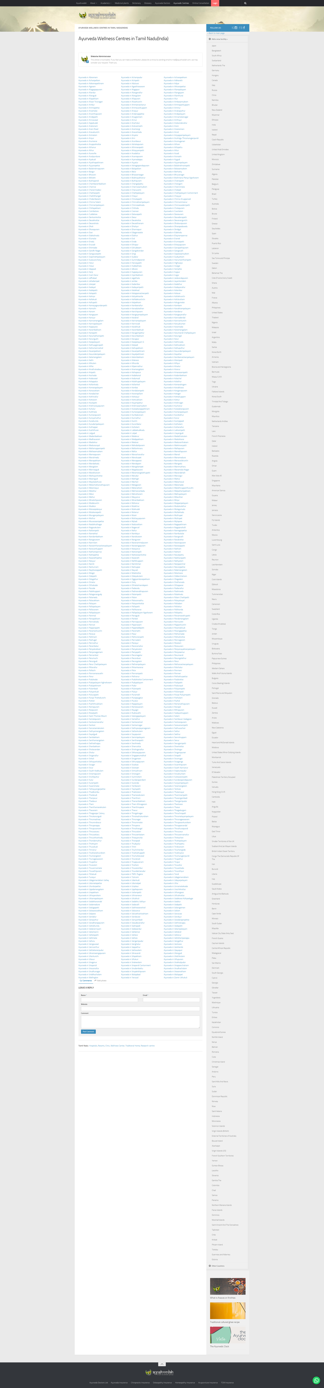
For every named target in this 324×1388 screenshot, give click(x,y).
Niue (214, 1106)
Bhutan (215, 105)
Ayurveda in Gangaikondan (132, 250)
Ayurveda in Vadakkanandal (90, 901)
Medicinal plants (122, 3)
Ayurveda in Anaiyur (129, 111)
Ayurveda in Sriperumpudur (175, 771)
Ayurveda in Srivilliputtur (88, 777)
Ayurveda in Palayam (87, 603)
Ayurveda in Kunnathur (131, 418)
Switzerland (216, 60)
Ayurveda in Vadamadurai (89, 904)
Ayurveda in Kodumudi (130, 378)
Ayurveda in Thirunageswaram (176, 819)
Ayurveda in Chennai (87, 187)
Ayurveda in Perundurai (131, 658)
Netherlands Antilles (220, 421)
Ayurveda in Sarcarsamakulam (91, 728)
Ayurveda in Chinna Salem (89, 202)
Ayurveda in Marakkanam (89, 472)
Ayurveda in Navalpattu (174, 555)
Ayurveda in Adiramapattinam (91, 83)
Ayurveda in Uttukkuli (130, 898)
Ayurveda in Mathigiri (130, 479)
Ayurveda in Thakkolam (131, 792)
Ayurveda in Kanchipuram (132, 311)
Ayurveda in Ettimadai (87, 247)
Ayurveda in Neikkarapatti (175, 558)
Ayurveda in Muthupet (173, 515)
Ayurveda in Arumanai (87, 141)
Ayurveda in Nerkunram (88, 567)
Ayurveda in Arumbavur (131, 141)
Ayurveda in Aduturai (130, 83)
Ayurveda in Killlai (85, 366)
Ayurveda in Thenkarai (173, 804)
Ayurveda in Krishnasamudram (134, 406)
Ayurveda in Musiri (129, 515)
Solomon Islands (218, 1126)
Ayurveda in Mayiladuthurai (90, 482)
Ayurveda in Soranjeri (130, 767)
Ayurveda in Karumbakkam (132, 336)
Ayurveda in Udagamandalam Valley (93, 880)
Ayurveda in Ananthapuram (90, 114)
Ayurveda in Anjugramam (131, 117)
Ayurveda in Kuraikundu (88, 421)
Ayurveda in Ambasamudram (176, 101)
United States (217, 312)
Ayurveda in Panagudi (130, 615)
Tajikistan (215, 1230)
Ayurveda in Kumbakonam (132, 415)
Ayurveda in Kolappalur (88, 381)
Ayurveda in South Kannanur (176, 767)
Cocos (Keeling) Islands (221, 683)
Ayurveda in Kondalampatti (132, 390)
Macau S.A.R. (217, 377)
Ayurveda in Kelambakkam (132, 357)
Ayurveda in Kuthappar (88, 427)
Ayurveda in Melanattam (131, 488)
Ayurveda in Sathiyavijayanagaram (135, 728)
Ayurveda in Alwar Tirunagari (90, 101)
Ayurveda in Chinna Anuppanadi (177, 199)
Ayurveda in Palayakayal (174, 600)
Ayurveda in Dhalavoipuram (175, 223)
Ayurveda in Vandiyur (173, 916)
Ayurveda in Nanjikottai (174, 539)
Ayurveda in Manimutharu (175, 466)
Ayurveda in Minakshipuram (90, 500)
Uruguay (215, 644)
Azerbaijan (216, 1146)
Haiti (213, 802)
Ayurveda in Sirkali (86, 758)
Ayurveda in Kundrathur (174, 415)
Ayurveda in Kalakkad (130, 290)
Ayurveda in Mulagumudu (174, 509)
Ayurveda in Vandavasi (130, 916)
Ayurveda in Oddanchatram (175, 576)
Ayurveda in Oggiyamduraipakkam (135, 579)
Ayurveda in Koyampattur (132, 403)
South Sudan (217, 923)
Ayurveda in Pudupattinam (89, 685)
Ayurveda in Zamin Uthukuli (175, 977)
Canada (215, 80)
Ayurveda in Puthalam (173, 698)
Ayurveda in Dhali (85, 226)
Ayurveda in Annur (129, 120)
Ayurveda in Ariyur (86, 138)
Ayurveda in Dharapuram (88, 229)
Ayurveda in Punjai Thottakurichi (92, 698)
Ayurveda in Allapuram (130, 98)
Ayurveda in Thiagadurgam (175, 810)
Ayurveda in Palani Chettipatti (176, 597)
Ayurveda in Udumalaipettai (90, 883)
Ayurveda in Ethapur (129, 244)
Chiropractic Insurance (140, 1382)
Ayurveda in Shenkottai (174, 746)
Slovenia (215, 1175)
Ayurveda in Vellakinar (130, 932)
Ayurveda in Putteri (86, 701)
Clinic (107, 1045)
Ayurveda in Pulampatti (131, 688)
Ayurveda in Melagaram (131, 485)
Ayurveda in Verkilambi (173, 947)
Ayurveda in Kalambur (173, 290)
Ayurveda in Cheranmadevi (89, 190)
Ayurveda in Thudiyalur (130, 844)
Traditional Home (132, 1045)
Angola (214, 461)
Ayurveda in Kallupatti (87, 302)
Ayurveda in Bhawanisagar (132, 174)
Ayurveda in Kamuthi (87, 308)
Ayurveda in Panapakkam (89, 618)
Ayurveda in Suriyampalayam (176, 783)
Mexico (215, 535)
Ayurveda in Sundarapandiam (133, 780)
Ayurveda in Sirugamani (131, 758)
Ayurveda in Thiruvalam (131, 831)
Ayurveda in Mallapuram (174, 448)
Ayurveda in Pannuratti (173, 622)
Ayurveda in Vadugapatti (88, 907)
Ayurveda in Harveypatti (131, 263)
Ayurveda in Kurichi (129, 421)
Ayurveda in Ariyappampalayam (177, 135)
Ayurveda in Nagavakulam (89, 527)
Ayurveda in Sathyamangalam (91, 731)
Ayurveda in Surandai (130, 783)
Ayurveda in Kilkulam (87, 363)
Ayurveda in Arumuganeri (174, 141)
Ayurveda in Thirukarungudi (89, 816)
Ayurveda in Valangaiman (174, 907)
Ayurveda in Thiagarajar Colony (91, 813)
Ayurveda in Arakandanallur (175, 123)
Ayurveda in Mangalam (88, 466)
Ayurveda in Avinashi (172, 156)
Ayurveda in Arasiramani (174, 129)
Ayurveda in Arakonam (88, 126)
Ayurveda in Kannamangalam (90, 320)
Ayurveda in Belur (128, 171)
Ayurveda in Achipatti (130, 80)
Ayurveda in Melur (86, 494)
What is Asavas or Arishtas (222, 1297)
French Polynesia (218, 436)
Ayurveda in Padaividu (130, 588)
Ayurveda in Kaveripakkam (89, 351)
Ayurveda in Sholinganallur (132, 749)
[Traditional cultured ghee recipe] (228, 1310)
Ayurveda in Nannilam (87, 542)
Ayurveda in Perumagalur (131, 655)
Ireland (214, 446)
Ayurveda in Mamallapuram (175, 451)
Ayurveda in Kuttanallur (174, 427)
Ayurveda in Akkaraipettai (175, 86)
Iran (213, 864)
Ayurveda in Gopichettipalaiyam (91, 257)
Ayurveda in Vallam (172, 910)
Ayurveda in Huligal (172, 266)
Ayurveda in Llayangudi (173, 433)
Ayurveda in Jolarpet (87, 284)
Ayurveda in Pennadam (131, 640)
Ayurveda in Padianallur (174, 588)
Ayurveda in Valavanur (130, 910)
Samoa (214, 1195)
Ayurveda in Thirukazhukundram (134, 816)
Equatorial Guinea (219, 1032)
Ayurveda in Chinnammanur (175, 202)
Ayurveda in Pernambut (88, 655)
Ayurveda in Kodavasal (88, 378)
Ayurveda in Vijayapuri (173, 950)
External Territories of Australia (224, 1136)
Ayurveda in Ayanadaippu (132, 159)
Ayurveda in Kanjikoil (130, 317)
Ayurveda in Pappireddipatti (132, 628)
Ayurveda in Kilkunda (130, 363)
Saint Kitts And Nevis (220, 1081)
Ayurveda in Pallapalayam (89, 606)
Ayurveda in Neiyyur (86, 561)
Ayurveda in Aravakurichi (88, 132)
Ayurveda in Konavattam (88, 390)
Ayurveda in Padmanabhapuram (134, 591)
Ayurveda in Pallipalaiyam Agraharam (137, 612)
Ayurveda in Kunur (171, 418)
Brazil (214, 194)
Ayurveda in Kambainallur (132, 305)
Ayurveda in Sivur (85, 767)
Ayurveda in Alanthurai (173, 95)
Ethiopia (215, 120)
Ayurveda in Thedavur (87, 801)
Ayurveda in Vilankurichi (88, 956)
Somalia (215, 569)
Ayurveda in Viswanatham (175, 971)
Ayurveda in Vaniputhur (88, 920)
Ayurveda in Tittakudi (87, 874)
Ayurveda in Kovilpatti (87, 403)
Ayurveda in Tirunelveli (130, 859)
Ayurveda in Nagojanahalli (175, 527)
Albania (215, 303)
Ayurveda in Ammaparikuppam (177, 105)
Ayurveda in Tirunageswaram (90, 859)
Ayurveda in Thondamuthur (90, 840)
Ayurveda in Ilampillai (173, 269)
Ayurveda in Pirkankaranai (132, 667)
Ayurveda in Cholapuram (174, 208)
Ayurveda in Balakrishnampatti (177, 165)
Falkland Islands (218, 392)
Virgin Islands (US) (219, 1151)
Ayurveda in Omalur (86, 582)
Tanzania (215, 426)
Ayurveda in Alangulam (131, 95)
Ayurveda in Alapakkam (88, 98)
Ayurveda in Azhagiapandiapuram (135, 165)
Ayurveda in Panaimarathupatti (177, 615)
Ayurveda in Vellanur (172, 935)
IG (233, 27)
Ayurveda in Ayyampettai (89, 165)
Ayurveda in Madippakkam (132, 439)
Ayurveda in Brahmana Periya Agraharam (181, 178)
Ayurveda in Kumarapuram (89, 415)
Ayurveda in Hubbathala (131, 266)
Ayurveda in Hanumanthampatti (177, 260)
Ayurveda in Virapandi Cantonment (136, 965)
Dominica (215, 1215)
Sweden (215, 263)
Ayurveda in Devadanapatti (175, 217)
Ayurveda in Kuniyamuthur (89, 418)
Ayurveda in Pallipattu (173, 612)
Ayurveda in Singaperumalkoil (133, 755)
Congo (214, 550)
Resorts (101, 1045)
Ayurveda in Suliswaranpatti (175, 777)
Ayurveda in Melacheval (174, 482)
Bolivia (214, 209)
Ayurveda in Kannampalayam (133, 320)
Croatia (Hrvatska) (219, 624)
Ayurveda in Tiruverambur (132, 868)
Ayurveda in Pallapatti (130, 606)
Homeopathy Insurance (185, 1382)
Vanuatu (215, 787)
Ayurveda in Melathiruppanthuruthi (178, 488)
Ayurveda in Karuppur (130, 339)
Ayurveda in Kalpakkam (131, 302)
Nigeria (214, 322)
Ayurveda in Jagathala (130, 278)
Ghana (214, 283)
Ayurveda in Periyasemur (174, 652)
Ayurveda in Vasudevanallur (133, 923)
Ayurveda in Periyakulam (131, 649)
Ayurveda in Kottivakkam (131, 400)
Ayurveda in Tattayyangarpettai (91, 789)
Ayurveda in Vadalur (172, 901)
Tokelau (215, 1249)
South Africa (216, 55)
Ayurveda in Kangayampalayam (134, 314)
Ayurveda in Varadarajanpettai (176, 920)
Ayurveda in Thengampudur (175, 801)
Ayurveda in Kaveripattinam (133, 351)
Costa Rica (216, 614)
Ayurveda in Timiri (128, 847)
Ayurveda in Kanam (86, 311)
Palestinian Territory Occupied (223, 777)
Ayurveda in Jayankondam (175, 281)
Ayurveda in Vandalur (87, 916)
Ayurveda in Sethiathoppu (89, 743)
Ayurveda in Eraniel (172, 238)
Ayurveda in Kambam (173, 305)
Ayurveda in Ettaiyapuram (175, 244)
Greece (214, 224)
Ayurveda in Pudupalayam (132, 682)
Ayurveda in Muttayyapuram (133, 518)
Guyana (215, 495)
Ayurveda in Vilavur (86, 959)
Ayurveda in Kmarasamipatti (176, 372)
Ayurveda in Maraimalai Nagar (176, 469)
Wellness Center (118, 1045)
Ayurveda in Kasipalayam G (132, 342)
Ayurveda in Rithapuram (174, 710)
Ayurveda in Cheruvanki (131, 190)
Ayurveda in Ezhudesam (131, 247)
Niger (214, 574)
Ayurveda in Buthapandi (88, 181)
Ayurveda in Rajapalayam (132, 704)
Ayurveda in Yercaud (129, 977)
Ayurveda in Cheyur (129, 196)
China (214, 95)
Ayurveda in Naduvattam (131, 524)
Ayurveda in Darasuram (173, 214)
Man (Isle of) (217, 476)
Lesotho (215, 1170)
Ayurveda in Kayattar (173, 354)
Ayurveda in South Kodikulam (90, 771)
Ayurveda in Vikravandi (130, 953)
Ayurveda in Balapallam (131, 168)
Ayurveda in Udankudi (130, 880)
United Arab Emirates (220, 149)
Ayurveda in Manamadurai (175, 457)
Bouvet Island (217, 1141)
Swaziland (216, 609)
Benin (214, 909)
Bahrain (215, 1047)
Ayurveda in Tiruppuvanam (132, 862)
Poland (214, 817)
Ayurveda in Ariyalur (129, 135)
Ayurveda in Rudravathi (131, 713)
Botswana (216, 648)
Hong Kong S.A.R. (218, 792)
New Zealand (217, 110)
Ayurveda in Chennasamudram (134, 187)
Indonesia (216, 1116)
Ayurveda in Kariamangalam (175, 330)
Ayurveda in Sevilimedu (131, 743)
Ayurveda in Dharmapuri (131, 229)
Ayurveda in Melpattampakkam (177, 491)
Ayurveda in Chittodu (130, 208)
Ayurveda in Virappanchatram (176, 965)
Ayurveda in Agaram (87, 86)
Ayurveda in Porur (85, 676)
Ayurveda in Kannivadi (130, 323)
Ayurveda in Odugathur (88, 579)
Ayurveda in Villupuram (173, 959)
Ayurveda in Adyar (171, 83)
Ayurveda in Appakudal (88, 123)
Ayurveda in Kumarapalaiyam (133, 412)
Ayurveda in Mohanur (130, 503)
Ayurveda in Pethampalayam (133, 664)
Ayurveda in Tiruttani (130, 865)
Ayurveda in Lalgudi (86, 433)
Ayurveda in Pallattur (173, 606)
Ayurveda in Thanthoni (130, 798)
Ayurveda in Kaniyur (86, 317)
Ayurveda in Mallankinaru (132, 448)
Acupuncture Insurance (208, 1382)
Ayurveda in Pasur (128, 634)
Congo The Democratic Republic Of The (225, 857)
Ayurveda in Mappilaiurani (132, 469)
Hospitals (93, 1045)
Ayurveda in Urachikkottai (175, 889)
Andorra (215, 1072)
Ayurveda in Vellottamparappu (176, 938)
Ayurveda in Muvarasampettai (91, 521)
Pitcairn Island (217, 1245)
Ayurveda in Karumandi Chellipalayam (180, 333)
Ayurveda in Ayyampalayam (175, 162)
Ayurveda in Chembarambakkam (92, 184)
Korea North (216, 352)
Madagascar (216, 953)
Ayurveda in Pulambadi (88, 688)
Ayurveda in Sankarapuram (175, 722)
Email (145, 995)
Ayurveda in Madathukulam (175, 436)
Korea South (216, 396)
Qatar (214, 441)
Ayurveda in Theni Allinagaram (134, 804)
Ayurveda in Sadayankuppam (176, 713)
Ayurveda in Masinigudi (88, 479)
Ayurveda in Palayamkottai (132, 603)
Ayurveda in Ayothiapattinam (90, 162)
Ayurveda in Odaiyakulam (132, 576)
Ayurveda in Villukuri (129, 959)
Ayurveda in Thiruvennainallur (176, 834)
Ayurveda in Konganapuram (175, 390)
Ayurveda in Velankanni (88, 932)
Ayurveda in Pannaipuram (132, 622)
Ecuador (215, 737)
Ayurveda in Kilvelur (172, 366)
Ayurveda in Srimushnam (131, 771)
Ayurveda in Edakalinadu (88, 235)
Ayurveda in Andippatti (88, 117)
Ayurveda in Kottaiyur (130, 396)
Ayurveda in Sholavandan (89, 749)
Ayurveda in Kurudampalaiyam (91, 424)
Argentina (216, 337)
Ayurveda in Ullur (171, 883)
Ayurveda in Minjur (171, 500)
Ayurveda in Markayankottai (90, 476)
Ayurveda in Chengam (173, 184)
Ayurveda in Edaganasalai (132, 232)
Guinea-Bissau (217, 1165)
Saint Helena (217, 1111)
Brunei (214, 214)
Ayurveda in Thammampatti (175, 795)
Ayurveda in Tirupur (172, 862)
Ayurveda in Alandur (87, 92)
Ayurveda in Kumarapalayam (176, 412)
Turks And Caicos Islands (221, 762)
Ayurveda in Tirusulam (87, 865)
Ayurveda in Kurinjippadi (174, 421)
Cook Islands (217, 579)
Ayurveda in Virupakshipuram (133, 971)
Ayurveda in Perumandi (173, 655)
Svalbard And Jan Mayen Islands (224, 846)
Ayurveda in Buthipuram (131, 181)
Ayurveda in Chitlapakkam (89, 208)
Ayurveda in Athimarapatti (132, 147)
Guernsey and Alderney (221, 1254)
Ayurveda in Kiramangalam (132, 369)
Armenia (215, 357)
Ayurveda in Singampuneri (175, 752)
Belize (214, 821)
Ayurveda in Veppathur (130, 947)
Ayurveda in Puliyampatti (174, 688)
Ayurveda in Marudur (130, 476)
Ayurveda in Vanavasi (173, 913)
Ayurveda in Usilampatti (131, 892)
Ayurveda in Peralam (172, 643)
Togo (214, 382)
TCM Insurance (227, 1382)
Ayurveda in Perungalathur (175, 658)
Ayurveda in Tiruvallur (173, 865)
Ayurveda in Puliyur (129, 691)
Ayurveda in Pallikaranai (131, 609)
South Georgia (217, 973)
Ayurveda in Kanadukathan (132, 308)
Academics (105, 3)
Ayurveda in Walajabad (130, 974)
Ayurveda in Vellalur (129, 935)
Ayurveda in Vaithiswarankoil (133, 907)
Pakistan (215, 179)
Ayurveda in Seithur (172, 734)
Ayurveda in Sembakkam (88, 737)
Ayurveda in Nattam (172, 552)
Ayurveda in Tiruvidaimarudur (133, 871)
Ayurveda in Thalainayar (174, 792)
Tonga (214, 629)
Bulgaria (215, 678)
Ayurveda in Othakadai (88, 585)
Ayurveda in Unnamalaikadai (176, 886)
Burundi (215, 869)
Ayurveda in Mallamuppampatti (91, 448)
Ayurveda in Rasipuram (88, 710)
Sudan (214, 1091)
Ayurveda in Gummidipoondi (133, 260)
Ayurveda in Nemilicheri (131, 564)
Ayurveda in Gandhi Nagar (89, 250)
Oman (214, 466)
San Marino (216, 963)
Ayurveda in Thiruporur (130, 825)
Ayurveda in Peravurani (173, 646)
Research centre (148, 1045)
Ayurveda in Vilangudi (173, 953)
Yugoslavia (216, 997)
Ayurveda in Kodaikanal (131, 375)
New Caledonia (218, 728)
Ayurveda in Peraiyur (129, 643)
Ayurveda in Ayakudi (87, 159)
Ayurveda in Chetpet (172, 190)
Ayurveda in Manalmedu (88, 457)
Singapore (216, 480)
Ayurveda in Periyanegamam (90, 652)
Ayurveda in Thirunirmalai (132, 822)
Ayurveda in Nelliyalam (173, 561)
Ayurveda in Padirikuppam (89, 591)
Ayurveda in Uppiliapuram (132, 889)
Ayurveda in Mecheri (129, 482)
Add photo (101, 980)
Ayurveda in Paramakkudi (174, 628)
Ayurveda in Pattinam (87, 637)
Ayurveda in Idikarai (129, 269)
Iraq (213, 879)
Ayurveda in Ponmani (173, 670)
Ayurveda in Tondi (171, 874)
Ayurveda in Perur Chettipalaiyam (92, 664)
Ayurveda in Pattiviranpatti (132, 637)
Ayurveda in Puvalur (129, 701)
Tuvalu (214, 525)
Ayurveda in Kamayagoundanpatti (92, 305)
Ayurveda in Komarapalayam (90, 387)
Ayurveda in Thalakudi (87, 795)
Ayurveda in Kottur (172, 400)
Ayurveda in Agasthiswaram (133, 86)
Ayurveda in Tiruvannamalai (90, 868)
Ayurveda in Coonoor (130, 211)
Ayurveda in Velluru (86, 941)
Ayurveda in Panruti (86, 625)
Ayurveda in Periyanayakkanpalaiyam (179, 649)
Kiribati (214, 1240)
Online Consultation (200, 3)
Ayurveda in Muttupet (173, 518)
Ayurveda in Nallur (129, 530)
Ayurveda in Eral (128, 238)
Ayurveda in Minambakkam (132, 500)
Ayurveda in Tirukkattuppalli (133, 853)
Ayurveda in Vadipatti (173, 904)
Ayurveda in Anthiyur (173, 120)
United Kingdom (218, 154)
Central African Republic (221, 948)
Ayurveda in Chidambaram (89, 199)
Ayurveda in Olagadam (173, 579)
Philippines (216, 308)
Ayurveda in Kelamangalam (90, 357)
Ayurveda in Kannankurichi (175, 320)
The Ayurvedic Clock (219, 1346)
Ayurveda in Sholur (86, 752)
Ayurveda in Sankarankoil (132, 722)
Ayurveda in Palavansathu (132, 600)
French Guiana (217, 938)
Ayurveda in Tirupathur (173, 859)
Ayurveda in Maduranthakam (176, 442)
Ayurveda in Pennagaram (174, 640)
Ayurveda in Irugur (171, 275)
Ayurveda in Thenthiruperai (132, 807)
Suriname (215, 169)
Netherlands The (218, 65)
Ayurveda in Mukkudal (130, 509)
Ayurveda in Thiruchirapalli (175, 813)
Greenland (216, 899)
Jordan (214, 634)
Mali (213, 293)
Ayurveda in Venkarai (173, 944)
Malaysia (215, 327)
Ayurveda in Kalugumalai (174, 302)
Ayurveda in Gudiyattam (174, 257)
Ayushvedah (81, 3)
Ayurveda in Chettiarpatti (89, 193)
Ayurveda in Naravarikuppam (90, 549)
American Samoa (218, 490)
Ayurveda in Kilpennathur (132, 366)
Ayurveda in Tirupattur (87, 862)
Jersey (214, 505)
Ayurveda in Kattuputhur (174, 348)
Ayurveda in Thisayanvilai (132, 837)
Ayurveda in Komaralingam (175, 384)
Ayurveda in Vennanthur (88, 947)
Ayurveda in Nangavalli (173, 536)
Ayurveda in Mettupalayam (175, 494)
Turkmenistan (217, 594)
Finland (215, 219)
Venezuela (216, 767)
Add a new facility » (220, 39)
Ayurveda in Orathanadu (174, 582)
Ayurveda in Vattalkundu (88, 926)
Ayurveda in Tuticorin (130, 877)
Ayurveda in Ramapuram (88, 707)
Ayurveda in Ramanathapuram (177, 704)
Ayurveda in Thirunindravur (89, 822)
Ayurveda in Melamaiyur (88, 488)
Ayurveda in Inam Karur (88, 275)
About (92, 3)
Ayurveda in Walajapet (173, 974)
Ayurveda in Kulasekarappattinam (135, 409)
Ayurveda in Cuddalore (87, 214)
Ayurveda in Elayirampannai (175, 235)
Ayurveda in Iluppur (172, 272)
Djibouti (215, 584)
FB (240, 27)
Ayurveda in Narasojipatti (174, 545)
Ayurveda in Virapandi (87, 965)
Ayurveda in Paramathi (130, 631)
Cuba (214, 1057)
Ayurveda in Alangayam (174, 92)
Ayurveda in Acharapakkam (175, 77)
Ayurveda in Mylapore (173, 521)
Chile (214, 1235)
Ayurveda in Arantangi (130, 129)
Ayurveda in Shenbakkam (89, 746)
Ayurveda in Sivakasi (129, 764)
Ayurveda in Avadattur (130, 153)
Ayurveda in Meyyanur (130, 497)
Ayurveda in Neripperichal (174, 564)
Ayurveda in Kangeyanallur (175, 314)
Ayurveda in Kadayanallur (174, 287)
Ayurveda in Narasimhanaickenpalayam (95, 545)
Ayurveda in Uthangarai (174, 892)
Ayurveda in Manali (172, 454)
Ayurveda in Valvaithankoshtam (134, 913)
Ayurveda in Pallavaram (88, 609)
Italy (213, 85)
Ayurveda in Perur (171, 661)
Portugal (215, 688)
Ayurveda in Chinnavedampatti (177, 205)
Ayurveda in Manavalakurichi (176, 460)
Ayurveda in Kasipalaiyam (89, 342)
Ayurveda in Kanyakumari (174, 323)
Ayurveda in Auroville (87, 153)
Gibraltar (215, 988)
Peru (214, 1077)
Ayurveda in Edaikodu (173, 232)
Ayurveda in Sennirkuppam (175, 737)
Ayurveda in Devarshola (88, 223)
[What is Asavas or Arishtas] (228, 1286)
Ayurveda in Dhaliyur (130, 226)
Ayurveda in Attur (171, 150)
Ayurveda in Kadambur (130, 284)
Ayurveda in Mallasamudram (90, 451)
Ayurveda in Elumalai (87, 238)
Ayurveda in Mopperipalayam (176, 503)
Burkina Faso (217, 653)
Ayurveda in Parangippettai (175, 631)
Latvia (214, 555)
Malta (214, 342)
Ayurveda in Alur (171, 98)
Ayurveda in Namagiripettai (175, 530)
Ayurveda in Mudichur (130, 506)
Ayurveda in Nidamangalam (175, 570)
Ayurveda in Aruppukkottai (89, 144)
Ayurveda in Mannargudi (88, 469)
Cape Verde (216, 913)
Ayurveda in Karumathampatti (91, 336)
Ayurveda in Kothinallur (88, 396)
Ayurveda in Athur (86, 150)
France (214, 298)
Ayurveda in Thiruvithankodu (90, 837)
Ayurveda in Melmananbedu (133, 491)
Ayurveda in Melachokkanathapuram (94, 485)
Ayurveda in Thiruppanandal (175, 825)
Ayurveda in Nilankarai (173, 573)
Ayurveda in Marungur (173, 476)
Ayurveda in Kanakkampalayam (177, 308)
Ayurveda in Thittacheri (173, 837)
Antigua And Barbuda (220, 894)
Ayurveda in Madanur (130, 436)
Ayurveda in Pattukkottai (174, 637)
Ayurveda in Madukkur (87, 442)
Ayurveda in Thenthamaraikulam (92, 807)
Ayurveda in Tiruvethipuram (90, 871)
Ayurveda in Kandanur (173, 311)
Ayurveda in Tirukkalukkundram (91, 853)
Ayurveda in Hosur (86, 266)
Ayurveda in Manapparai (131, 460)
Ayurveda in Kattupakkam (132, 348)
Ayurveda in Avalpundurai (89, 156)
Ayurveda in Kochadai (87, 375)
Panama (215, 1200)
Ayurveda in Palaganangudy (90, 594)
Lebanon (215, 248)
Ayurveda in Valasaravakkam (90, 910)
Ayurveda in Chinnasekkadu (133, 205)
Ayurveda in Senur (171, 740)
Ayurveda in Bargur (86, 171)
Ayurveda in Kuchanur (173, 406)
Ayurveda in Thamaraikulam (133, 795)
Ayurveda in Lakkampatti (174, 430)
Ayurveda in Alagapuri (130, 89)
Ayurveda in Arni (128, 138)
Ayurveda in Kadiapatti (87, 290)
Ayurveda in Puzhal (172, 701)
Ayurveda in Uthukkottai (174, 895)
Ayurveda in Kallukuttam (174, 299)
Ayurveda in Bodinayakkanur (133, 178)
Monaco (215, 918)
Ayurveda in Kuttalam (130, 427)
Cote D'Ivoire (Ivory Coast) (222, 278)
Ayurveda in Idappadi (87, 269)
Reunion (215, 560)
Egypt (214, 733)
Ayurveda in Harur (86, 263)
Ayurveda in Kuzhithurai (88, 430)
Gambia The (216, 1180)
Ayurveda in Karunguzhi (88, 339)
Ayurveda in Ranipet (172, 707)
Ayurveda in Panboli (129, 618)
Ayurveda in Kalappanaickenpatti (135, 293)
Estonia (215, 1259)
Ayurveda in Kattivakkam (174, 345)
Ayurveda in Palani (129, 597)
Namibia (215, 100)
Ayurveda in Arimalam (87, 135)
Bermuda (215, 372)
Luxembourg (217, 540)
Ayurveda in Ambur (86, 105)
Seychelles (216, 228)
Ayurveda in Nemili (86, 564)
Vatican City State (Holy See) (223, 933)
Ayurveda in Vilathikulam (174, 956)
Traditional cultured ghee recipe (225, 1322)
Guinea (214, 782)
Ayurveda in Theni (86, 804)
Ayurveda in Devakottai (131, 220)
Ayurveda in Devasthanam (132, 223)
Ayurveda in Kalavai (172, 293)
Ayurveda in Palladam (173, 603)
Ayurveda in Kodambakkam (175, 375)
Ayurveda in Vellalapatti (88, 935)
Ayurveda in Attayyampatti (132, 150)
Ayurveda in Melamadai (174, 485)
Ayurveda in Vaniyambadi (131, 920)
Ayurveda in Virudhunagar (89, 971)
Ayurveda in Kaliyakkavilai (132, 296)
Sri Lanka (215, 253)
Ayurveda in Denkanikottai (89, 217)
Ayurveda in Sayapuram (131, 734)
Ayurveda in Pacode (86, 588)
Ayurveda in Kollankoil (130, 384)
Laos (214, 431)
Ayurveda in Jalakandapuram (176, 278)
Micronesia (216, 1121)
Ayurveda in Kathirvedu (173, 342)
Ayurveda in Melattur (87, 491)
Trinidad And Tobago (220, 401)
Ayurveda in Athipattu (173, 147)
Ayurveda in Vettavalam (131, 950)
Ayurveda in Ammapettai (88, 108)
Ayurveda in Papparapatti (89, 628)
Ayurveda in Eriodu (86, 241)
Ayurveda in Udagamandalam (176, 877)
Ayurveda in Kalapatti (87, 293)
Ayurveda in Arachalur (130, 123)
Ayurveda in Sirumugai (173, 758)
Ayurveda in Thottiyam (88, 844)
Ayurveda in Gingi (128, 254)
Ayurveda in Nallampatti (88, 530)
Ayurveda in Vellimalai (87, 938)
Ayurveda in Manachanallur (132, 454)
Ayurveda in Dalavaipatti (131, 214)
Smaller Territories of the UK (223, 841)
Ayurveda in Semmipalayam (133, 737)
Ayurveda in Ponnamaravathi (90, 673)
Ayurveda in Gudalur (129, 257)
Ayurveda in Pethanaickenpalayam (178, 664)
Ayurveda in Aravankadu (131, 132)
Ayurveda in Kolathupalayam (133, 381)
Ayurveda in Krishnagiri (173, 403)
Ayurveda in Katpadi (129, 345)
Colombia (215, 1185)
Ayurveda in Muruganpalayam (91, 515)
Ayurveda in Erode (128, 241)
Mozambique (217, 639)
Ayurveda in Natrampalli (131, 552)
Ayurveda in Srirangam (130, 774)
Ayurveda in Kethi (85, 360)
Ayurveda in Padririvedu (174, 591)
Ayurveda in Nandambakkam (90, 536)
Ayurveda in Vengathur (173, 941)
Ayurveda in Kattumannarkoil (90, 348)
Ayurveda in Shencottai (131, 746)
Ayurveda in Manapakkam (89, 460)
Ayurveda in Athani (172, 144)
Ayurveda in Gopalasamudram (176, 254)
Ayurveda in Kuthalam (173, 424)
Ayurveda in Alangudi (87, 95)
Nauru (214, 599)
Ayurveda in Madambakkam (90, 436)
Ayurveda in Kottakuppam (175, 396)
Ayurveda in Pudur (128, 685)
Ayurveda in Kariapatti (87, 333)
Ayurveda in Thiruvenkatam (132, 834)
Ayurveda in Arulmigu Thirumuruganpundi (181, 138)
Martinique (216, 1002)
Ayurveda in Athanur (87, 147)
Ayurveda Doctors (162, 3)
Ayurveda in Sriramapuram (89, 774)
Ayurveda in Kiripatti (86, 372)
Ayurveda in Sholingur (173, 749)
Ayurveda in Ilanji (85, 272)
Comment (84, 1013)
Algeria (214, 174)
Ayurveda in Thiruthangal (131, 828)
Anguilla (215, 807)
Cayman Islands (218, 943)
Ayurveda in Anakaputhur (174, 111)
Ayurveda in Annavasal (88, 120)
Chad (214, 1190)
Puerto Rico (216, 243)
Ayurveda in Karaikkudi (130, 327)
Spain (214, 233)
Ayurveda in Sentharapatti (132, 740)
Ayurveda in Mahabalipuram (133, 445)
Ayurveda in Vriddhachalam (90, 974)
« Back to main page (216, 33)
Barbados (215, 451)
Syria (214, 1086)
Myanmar (215, 115)
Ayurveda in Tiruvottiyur (174, 871)
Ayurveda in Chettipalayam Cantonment (181, 193)
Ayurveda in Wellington (88, 977)
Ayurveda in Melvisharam (132, 494)
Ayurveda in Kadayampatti (132, 287)
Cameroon (216, 604)
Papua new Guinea (219, 658)
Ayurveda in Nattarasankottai (133, 555)
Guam (214, 471)
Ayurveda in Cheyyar (172, 196)
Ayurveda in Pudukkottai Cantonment (137, 679)
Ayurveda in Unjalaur (130, 886)
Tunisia (214, 1012)
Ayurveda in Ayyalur (129, 162)
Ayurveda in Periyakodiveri (89, 649)
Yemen (215, 1161)
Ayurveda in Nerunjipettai (174, 567)
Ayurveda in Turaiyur (87, 877)
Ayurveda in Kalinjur (86, 296)
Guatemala (216, 406)
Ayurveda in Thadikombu (88, 792)
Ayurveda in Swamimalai (88, 786)
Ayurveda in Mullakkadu (174, 512)
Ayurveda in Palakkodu (173, 594)
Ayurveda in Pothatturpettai (175, 676)
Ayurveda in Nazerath (130, 558)
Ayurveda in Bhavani (87, 174)
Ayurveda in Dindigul (172, 229)
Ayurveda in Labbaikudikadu (133, 430)
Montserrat (216, 757)
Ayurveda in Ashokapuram (132, 144)
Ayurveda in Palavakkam (88, 600)
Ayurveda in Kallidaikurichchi (133, 299)
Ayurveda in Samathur (130, 719)
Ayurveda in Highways (173, 263)
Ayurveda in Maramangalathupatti (135, 472)
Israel (214, 332)
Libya (214, 836)
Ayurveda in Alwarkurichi (131, 101)
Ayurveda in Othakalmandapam (134, 585)
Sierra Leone (217, 515)
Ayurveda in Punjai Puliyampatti (177, 694)
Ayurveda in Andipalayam (174, 114)
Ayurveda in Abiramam (88, 77)
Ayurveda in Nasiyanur (130, 549)
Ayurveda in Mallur (129, 451)
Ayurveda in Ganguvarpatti (89, 254)
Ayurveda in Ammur (172, 108)
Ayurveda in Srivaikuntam (174, 774)
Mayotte (215, 928)
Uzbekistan (216, 144)
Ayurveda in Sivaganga (173, 761)
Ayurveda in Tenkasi (172, 789)
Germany (215, 70)
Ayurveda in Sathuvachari (174, 728)
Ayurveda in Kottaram (87, 400)
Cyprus (214, 978)
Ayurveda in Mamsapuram (89, 454)
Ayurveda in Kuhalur (86, 409)
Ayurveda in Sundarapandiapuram (178, 780)
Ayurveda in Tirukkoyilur (174, 853)
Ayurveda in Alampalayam (175, 89)
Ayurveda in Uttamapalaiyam (90, 898)
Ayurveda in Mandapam (131, 463)
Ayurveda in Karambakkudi (132, 330)
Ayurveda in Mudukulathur (175, 506)
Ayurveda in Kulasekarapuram (176, 409)
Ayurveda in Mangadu (173, 463)
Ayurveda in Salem (172, 716)
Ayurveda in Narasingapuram (133, 545)
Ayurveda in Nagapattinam (175, 524)
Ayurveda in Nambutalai (174, 533)
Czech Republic (218, 139)
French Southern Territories (223, 1156)
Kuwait (214, 708)
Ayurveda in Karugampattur (132, 333)
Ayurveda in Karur (171, 339)
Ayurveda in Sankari (86, 725)
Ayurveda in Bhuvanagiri (174, 174)
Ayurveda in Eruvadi (86, 244)
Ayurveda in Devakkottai (88, 220)
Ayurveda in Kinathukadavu (90, 369)
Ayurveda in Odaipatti (87, 576)
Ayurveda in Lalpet (129, 433)
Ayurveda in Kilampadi (173, 360)
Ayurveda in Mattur (172, 479)
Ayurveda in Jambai (129, 281)
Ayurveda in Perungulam (131, 661)
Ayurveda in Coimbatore (88, 211)
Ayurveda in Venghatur (130, 944)
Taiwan (214, 993)
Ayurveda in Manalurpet (131, 457)
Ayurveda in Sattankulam (132, 731)
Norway (215, 1101)
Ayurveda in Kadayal (87, 287)
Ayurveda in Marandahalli (174, 472)
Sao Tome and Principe (221, 258)
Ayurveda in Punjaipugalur (132, 698)
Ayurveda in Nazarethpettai (90, 558)
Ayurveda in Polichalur (173, 667)
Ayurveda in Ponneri (172, 673)
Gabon (214, 268)
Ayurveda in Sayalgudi (87, 734)
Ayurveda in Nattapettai (88, 555)
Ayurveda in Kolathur (172, 381)
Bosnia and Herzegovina (221, 367)
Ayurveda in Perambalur (88, 646)
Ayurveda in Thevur (129, 810)
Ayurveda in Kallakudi (87, 299)
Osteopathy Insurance (162, 1382)
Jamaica (215, 510)
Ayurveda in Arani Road (88, 129)
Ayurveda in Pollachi (87, 670)
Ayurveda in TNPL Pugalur (132, 874)
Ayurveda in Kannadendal (174, 317)
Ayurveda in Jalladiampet (88, 281)
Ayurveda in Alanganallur (131, 92)
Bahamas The (217, 273)
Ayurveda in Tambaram (131, 786)
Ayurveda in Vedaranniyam (89, 929)
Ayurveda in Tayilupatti (130, 789)
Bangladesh (216, 51)
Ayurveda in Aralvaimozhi (132, 126)
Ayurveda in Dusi (85, 232)
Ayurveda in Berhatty (173, 171)
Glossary (147, 3)
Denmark (215, 968)
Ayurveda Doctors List (98, 1382)
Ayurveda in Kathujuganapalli (90, 345)
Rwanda (215, 456)
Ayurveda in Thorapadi (130, 840)
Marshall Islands (218, 1220)
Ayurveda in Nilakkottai (131, 573)
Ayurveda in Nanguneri (130, 539)
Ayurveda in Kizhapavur (131, 372)
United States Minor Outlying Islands (226, 752)
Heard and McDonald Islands (223, 742)
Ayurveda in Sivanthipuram (175, 764)
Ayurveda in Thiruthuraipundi (176, 828)
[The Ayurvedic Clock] (228, 1335)
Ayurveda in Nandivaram (131, 536)
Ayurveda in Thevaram (87, 810)
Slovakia (215, 238)
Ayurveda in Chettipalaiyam (132, 193)
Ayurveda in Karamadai (173, 327)
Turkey (214, 199)
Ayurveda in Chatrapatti (174, 181)
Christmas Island (218, 1062)
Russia (214, 90)
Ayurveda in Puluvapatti (88, 694)
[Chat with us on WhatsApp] (316, 1380)
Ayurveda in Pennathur (88, 643)
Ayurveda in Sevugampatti (175, 743)
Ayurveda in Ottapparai (173, 585)
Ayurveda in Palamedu (87, 597)
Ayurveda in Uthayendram (89, 895)
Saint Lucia (216, 545)
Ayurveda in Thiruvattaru (88, 834)
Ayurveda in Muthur (86, 518)
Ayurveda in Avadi (171, 153)
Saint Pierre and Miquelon (222, 693)
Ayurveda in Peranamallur (132, 646)
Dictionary (136, 3)
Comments (87, 980)
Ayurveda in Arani (171, 126)
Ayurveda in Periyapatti (131, 652)
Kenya (214, 1042)
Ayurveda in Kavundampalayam (91, 354)
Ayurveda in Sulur (85, 780)
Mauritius (215, 416)
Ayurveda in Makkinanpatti (175, 445)
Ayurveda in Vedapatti (173, 926)
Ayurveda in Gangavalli (173, 250)
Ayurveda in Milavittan (173, 497)
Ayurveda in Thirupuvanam (89, 828)
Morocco (215, 159)
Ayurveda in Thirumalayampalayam (179, 816)
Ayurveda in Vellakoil (172, 932)
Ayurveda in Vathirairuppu (174, 923)
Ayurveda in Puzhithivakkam (90, 704)
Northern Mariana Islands (222, 1205)
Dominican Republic (219, 1096)
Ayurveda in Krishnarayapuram (91, 406)
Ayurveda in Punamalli (130, 694)
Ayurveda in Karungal (173, 336)
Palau (214, 958)
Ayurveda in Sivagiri (86, 764)
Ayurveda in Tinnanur (87, 850)
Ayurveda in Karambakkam (89, 330)
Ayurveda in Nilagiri (86, 573)
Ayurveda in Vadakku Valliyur (133, 901)
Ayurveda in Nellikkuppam (132, 561)
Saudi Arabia (216, 889)
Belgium (215, 184)
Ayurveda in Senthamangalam (91, 740)
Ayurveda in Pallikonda (173, 609)
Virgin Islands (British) (220, 1131)
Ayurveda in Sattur (172, 731)
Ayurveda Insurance (119, 1382)
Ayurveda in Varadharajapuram (91, 923)
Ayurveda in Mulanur (130, 512)
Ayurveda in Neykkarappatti (90, 570)
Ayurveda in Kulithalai (87, 412)
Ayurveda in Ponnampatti (132, 673)
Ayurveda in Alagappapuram (90, 89)
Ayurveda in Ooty (128, 582)
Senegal (215, 1067)
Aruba (214, 718)
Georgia (215, 983)
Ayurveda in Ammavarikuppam (134, 108)
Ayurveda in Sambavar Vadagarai (177, 719)
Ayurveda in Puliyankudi (88, 691)
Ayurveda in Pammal (87, 615)
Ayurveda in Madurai (129, 442)
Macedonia (216, 589)
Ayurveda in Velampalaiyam (175, 929)
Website (84, 1004)
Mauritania (216, 485)
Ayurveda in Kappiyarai (88, 327)
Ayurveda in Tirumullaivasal (132, 856)
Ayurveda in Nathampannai (90, 552)
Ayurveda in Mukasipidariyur (90, 509)
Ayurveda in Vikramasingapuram (92, 953)
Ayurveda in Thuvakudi (88, 847)
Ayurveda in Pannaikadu (88, 622)
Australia (215, 204)
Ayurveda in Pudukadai (88, 679)
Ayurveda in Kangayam (88, 314)
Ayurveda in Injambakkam (132, 275)
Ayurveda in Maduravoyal (89, 445)
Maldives (215, 723)
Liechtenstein (217, 564)
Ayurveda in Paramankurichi (90, 631)
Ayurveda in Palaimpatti (131, 594)
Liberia (214, 874)
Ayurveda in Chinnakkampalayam (135, 202)
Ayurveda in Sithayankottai (90, 761)
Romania (215, 1052)
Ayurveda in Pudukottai (173, 679)
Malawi (214, 500)
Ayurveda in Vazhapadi (130, 926)
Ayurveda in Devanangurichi (175, 220)
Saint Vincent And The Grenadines (225, 1225)
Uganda (215, 619)
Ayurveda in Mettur (86, 497)
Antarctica (216, 530)
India (214, 125)
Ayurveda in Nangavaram (89, 539)
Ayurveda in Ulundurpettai (89, 886)
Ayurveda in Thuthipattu (174, 844)
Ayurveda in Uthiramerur (131, 895)
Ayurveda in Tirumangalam (89, 856)
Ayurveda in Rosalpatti (88, 713)
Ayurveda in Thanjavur (87, 798)
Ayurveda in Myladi (129, 521)
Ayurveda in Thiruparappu (89, 825)
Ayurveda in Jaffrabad (87, 278)
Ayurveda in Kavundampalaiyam (177, 351)
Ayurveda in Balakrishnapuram (91, 168)
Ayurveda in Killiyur (172, 363)
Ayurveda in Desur (128, 217)
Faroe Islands (217, 1210)
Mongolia (215, 411)
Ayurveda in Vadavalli (130, 904)
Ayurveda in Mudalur (87, 506)
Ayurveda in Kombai (129, 387)
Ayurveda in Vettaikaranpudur (91, 950)
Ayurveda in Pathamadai (174, 634)
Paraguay (215, 189)
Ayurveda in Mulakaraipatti (89, 512)
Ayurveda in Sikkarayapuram (133, 752)
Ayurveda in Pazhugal (87, 640)
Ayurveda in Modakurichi (88, 503)
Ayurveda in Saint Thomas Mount (92, 716)
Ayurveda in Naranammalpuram (134, 542)
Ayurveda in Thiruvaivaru (88, 831)
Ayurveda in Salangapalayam (133, 716)
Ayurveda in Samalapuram (89, 719)
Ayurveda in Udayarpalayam (175, 880)
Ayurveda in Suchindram (131, 777)
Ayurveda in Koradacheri (88, 393)
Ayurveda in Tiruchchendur (132, 850)
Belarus (215, 703)
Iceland (214, 130)
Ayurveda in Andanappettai (132, 114)
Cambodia (216, 797)
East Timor (216, 831)
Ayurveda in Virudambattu (132, 968)
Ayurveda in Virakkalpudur (175, 962)
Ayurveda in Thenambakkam (133, 801)
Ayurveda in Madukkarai (174, 439)
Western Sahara (218, 668)
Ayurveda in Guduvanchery (89, 260)
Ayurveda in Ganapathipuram (176, 247)
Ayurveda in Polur (128, 670)
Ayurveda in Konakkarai (174, 387)
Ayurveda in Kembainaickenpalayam (179, 357)
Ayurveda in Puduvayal (173, 685)
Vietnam (215, 362)
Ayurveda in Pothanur (130, 676)
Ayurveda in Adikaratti (173, 80)
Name (84, 995)
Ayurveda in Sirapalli (172, 755)
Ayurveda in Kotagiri (172, 393)
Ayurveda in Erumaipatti (174, 241)
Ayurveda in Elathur (129, 235)
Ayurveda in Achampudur (131, 77)
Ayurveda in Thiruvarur (173, 831)
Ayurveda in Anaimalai (87, 111)
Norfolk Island (217, 1037)
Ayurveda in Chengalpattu (132, 184)
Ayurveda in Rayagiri (129, 710)
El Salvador (216, 772)
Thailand (215, 317)
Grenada (215, 698)
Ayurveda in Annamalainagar (176, 117)
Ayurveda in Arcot (171, 132)
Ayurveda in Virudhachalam (175, 968)
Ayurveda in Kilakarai (130, 360)
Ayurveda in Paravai (86, 634)
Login (215, 3)
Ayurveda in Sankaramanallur (90, 722)
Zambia (215, 713)
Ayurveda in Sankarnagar (131, 725)
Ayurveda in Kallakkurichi (174, 296)
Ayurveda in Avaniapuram (132, 156)
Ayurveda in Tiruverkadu (174, 868)
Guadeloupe (216, 884)
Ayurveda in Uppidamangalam (91, 889)
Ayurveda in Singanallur (88, 755)
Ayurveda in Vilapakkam (131, 956)
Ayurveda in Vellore (129, 938)
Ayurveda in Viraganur (87, 962)
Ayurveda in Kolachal (172, 378)
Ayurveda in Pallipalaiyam (89, 612)
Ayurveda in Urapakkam (88, 892)
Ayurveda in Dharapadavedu (175, 226)
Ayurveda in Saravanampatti (176, 725)
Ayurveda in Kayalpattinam (132, 354)
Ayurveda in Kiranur (172, 369)
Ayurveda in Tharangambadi (175, 798)
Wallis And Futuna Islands (222, 673)
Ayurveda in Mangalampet (132, 466)
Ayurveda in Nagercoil (130, 527)
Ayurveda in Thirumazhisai (89, 819)
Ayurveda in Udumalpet (131, 883)
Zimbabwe (216, 164)
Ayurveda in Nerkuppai (130, 567)
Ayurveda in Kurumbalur (131, 424)
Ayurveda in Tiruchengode (175, 850)
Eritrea (214, 1017)
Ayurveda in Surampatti (88, 783)
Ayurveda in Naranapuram (175, 542)
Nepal (214, 135)
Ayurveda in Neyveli (129, 570)
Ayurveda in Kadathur (173, 284)
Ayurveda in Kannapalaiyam (90, 323)
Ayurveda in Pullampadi (174, 691)
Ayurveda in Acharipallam (89, 80)
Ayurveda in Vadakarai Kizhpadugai (178, 898)
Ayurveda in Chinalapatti (131, 199)
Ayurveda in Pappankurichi (175, 625)
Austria (214, 288)
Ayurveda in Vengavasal (88, 944)
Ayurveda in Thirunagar (131, 819)
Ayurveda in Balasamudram (175, 168)
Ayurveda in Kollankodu (88, 384)
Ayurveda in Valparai (87, 913)
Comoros (215, 1027)
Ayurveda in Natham (172, 549)
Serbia (214, 347)
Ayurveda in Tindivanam (174, 847)
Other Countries (218, 1266)
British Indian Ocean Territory (223, 851)
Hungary (215, 75)
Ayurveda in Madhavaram (89, 439)
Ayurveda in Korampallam (132, 393)
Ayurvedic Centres (181, 3)
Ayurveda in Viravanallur (88, 968)
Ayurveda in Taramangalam (175, 786)
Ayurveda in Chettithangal (89, 196)
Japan (214, 46)
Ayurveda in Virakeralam (131, 962)
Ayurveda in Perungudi (87, 661)
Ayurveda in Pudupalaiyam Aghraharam (95, 682)
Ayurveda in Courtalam (173, 211)
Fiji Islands (216, 520)
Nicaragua (216, 826)
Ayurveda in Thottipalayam (175, 840)
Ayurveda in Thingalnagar (132, 813)
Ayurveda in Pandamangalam (176, 618)
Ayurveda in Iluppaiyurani (131, 272)
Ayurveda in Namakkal (88, 533)
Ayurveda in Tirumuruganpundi (176, 856)
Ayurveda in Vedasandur (131, 929)
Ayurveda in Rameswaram (132, 707)
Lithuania (215, 1007)
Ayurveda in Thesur (172, 807)
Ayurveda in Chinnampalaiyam (91, 205)
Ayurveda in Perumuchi (88, 658)
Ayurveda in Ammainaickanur (133, 105)
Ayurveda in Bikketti (87, 178)
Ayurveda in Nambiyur (130, 533)
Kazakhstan (216, 1022)
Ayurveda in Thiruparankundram (177, 822)
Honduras (216, 904)
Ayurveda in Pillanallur (87, 667)
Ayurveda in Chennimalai (174, 187)
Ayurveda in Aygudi (172, 159)
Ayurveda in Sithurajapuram (132, 761)
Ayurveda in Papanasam (131, 625)
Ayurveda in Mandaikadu (88, 463)
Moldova (215, 747)
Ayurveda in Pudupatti (173, 682)
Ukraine (215, 387)
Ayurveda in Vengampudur (132, 941)
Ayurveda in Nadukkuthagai (90, 524)
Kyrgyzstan (216, 812)
